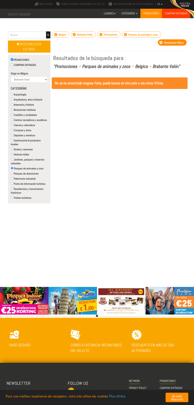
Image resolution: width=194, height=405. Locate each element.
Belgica (62, 34)
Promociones (110, 34)
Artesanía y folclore (23, 104)
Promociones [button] (151, 13)
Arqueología (19, 94)
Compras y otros (22, 130)
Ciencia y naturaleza (24, 125)
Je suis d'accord (177, 397)
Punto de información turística (29, 183)
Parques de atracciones (26, 173)
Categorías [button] (128, 13)
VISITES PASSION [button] (19, 14)
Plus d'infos (117, 396)
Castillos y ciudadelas (25, 115)
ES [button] (159, 4)
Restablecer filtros (30, 46)
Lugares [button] (109, 13)
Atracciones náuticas (24, 109)
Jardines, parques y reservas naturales (27, 161)
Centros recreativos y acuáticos (30, 120)
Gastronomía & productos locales (26, 142)
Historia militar (21, 154)
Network (134, 381)
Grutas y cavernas (23, 149)
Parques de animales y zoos (28, 168)
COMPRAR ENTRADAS (24, 65)
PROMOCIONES (21, 60)
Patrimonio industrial (24, 178)
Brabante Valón (84, 34)
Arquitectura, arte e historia (27, 99)
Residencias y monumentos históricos (27, 190)
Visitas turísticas (22, 197)
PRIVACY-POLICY (137, 388)
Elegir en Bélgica (19, 73)
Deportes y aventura (24, 135)
